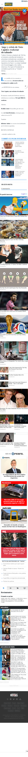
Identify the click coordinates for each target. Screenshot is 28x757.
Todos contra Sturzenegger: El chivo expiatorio (19, 144)
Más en (8, 454)
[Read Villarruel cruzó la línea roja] (7, 151)
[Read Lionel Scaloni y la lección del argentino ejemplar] (7, 172)
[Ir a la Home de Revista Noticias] (8, 4)
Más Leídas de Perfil (8, 647)
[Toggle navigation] (2, 4)
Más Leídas (4, 607)
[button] (25, 86)
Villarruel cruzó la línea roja (19, 152)
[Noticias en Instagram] (7, 699)
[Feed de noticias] (17, 699)
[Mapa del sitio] (20, 699)
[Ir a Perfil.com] (24, 1)
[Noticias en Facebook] (10, 699)
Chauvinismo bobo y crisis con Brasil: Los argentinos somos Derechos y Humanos (19, 164)
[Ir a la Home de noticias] (14, 695)
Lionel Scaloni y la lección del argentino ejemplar (20, 173)
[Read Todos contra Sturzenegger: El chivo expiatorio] (7, 142)
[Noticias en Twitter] (14, 699)
